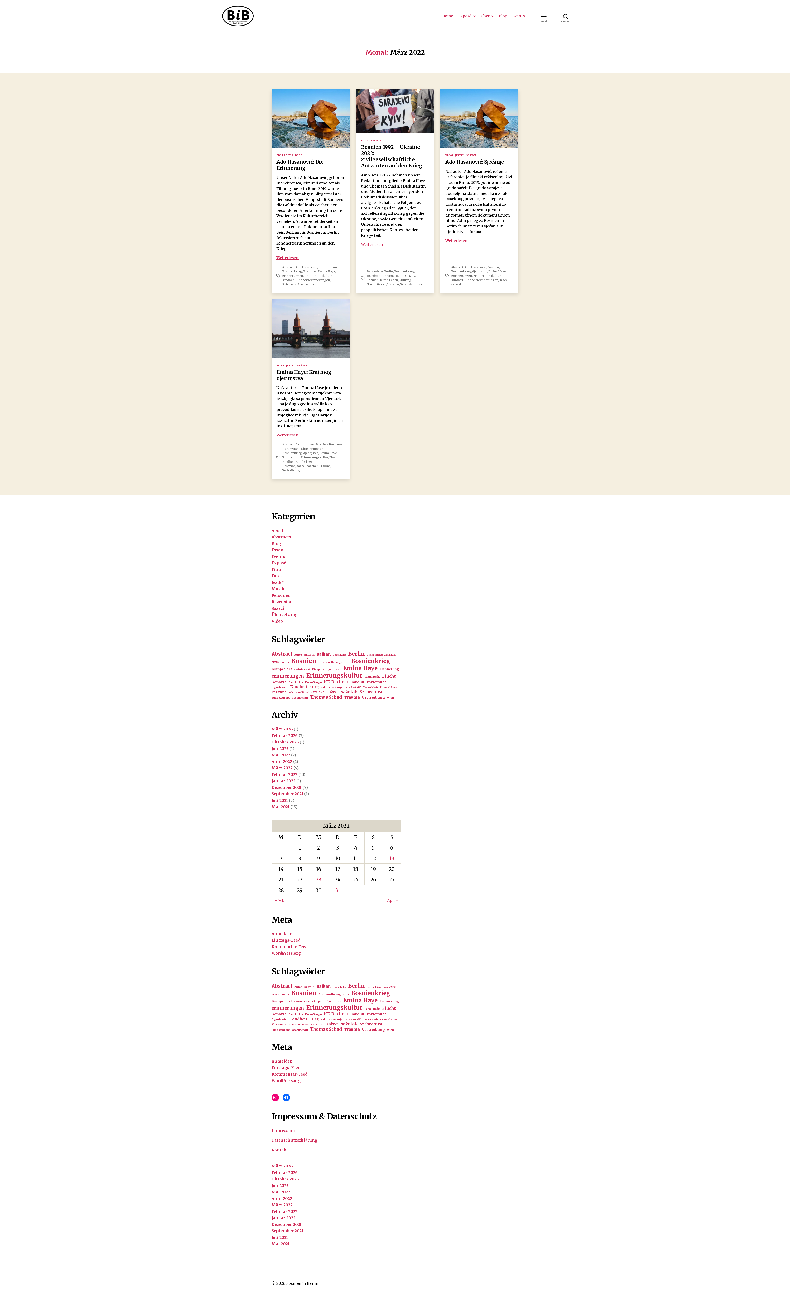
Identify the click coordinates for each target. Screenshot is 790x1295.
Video (277, 621)
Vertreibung (291, 470)
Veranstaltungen (412, 284)
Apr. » (392, 900)
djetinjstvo (479, 271)
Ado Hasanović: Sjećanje (474, 162)
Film (276, 569)
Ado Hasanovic (306, 267)
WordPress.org (286, 953)
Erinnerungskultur (318, 276)
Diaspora (318, 669)
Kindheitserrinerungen (481, 280)
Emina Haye (326, 271)
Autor (298, 654)
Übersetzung (285, 614)
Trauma (324, 466)
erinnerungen (292, 276)
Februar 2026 (285, 735)
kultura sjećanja (332, 687)
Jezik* (459, 155)
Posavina (288, 466)
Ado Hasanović (475, 267)
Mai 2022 (281, 754)
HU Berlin (334, 681)
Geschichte (296, 682)
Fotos (277, 575)
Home (447, 16)
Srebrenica (306, 284)
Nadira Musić (370, 687)
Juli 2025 (280, 748)
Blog (503, 16)
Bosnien (334, 267)
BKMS (275, 662)
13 (391, 858)
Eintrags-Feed (286, 940)
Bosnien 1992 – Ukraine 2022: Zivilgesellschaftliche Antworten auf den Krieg (391, 156)
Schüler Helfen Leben (382, 280)
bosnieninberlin (314, 449)
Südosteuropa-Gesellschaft (290, 697)
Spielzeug (289, 284)
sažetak (456, 284)
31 (337, 890)
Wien (390, 697)
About (278, 530)
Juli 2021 (280, 800)
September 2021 (287, 793)
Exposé (464, 16)
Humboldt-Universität (382, 276)
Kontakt (280, 1150)
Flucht (333, 457)
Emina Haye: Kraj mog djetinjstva (303, 375)
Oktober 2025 (285, 742)
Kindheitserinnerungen (313, 280)
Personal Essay (388, 687)
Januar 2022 (283, 780)
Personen (281, 595)
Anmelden (282, 933)
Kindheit (288, 280)
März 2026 (282, 729)
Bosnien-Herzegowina (333, 662)
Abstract (288, 267)
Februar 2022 (284, 774)
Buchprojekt (282, 669)
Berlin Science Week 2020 (381, 655)
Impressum (283, 1130)
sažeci (504, 280)
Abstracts (284, 155)
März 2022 (282, 767)
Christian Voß (302, 669)
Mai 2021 (280, 806)
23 (318, 879)
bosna (310, 444)
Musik (278, 588)
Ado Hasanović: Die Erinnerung (300, 165)
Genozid (279, 682)
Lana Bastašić (353, 687)
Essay (277, 549)
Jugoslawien (280, 687)
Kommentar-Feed (289, 946)
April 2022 (282, 761)
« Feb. (280, 900)
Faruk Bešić (372, 676)
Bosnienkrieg (292, 271)
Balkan (324, 654)
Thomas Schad (326, 697)
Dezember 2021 (287, 787)
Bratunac (310, 271)
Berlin (322, 267)
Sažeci (471, 155)
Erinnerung (291, 457)
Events (518, 16)
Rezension (282, 601)
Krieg (314, 687)
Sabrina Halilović (298, 692)
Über (485, 16)
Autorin (309, 654)
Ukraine (393, 284)
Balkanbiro (375, 271)
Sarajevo (317, 692)
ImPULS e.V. (407, 276)
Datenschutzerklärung (294, 1140)
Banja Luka (339, 655)
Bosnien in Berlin (302, 1283)
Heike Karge (313, 682)
